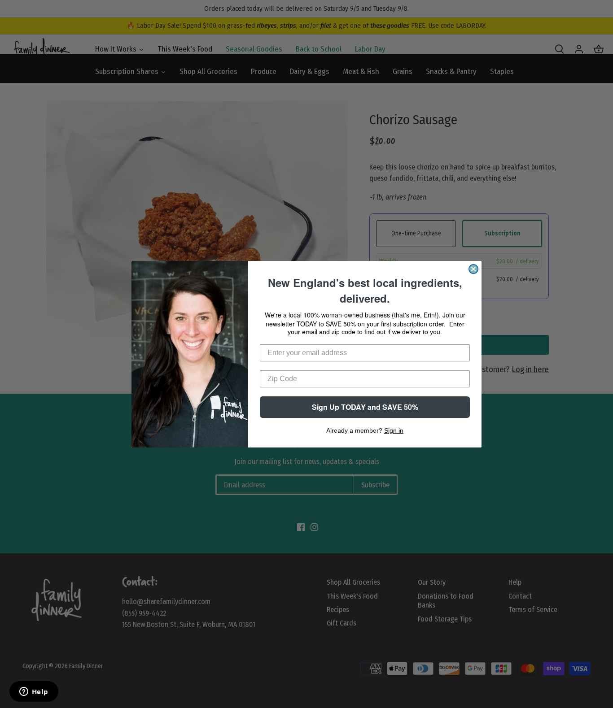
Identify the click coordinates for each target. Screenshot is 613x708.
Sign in (393, 430)
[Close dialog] (473, 269)
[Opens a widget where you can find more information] (33, 692)
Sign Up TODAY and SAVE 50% (365, 407)
